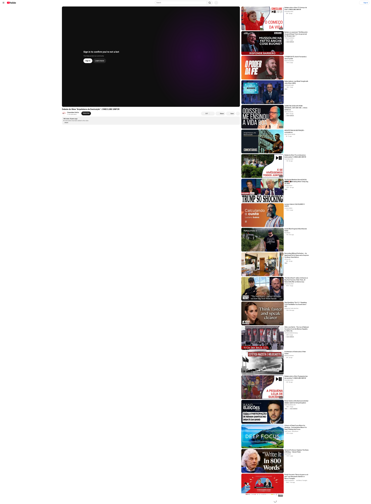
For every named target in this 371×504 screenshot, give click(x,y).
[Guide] (3, 3)
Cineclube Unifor (73, 112)
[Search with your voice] (216, 3)
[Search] (210, 3)
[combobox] (181, 3)
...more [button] (65, 122)
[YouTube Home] (11, 2)
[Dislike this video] (212, 114)
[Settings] (356, 3)
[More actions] (238, 114)
